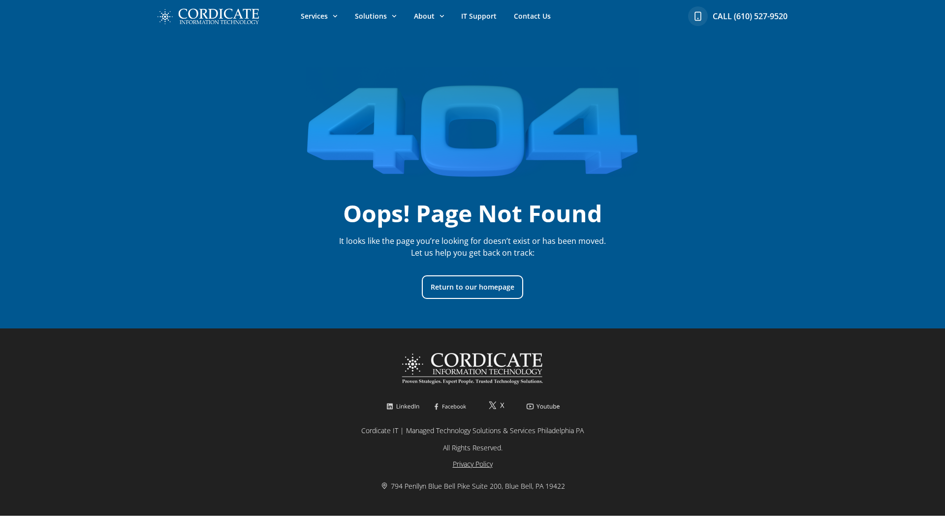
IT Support (479, 16)
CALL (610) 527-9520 (750, 16)
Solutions (371, 16)
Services (314, 16)
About (424, 16)
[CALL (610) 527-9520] (698, 16)
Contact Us (532, 16)
